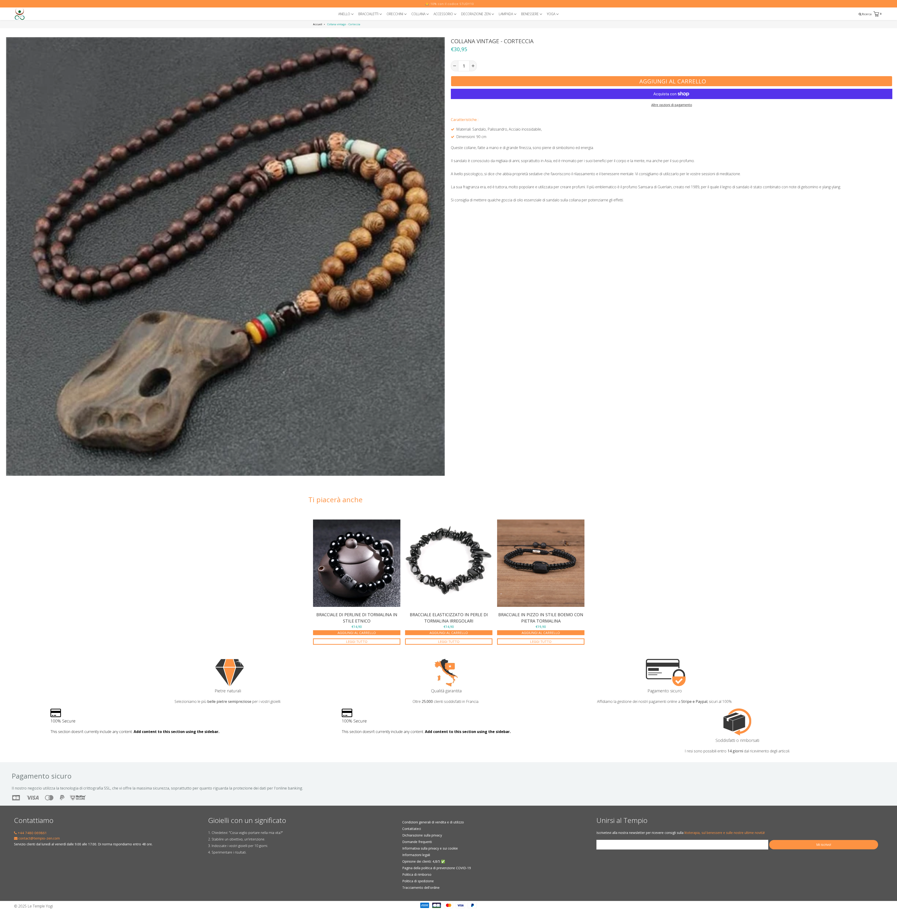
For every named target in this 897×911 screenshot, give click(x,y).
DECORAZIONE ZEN (476, 14)
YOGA (551, 14)
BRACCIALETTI (368, 14)
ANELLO (344, 14)
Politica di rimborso (416, 874)
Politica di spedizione (418, 881)
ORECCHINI (395, 14)
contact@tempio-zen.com (39, 838)
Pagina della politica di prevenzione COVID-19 (436, 868)
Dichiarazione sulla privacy (422, 835)
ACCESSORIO (444, 14)
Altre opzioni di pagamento (671, 105)
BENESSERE (530, 14)
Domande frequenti (417, 842)
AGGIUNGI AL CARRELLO (357, 632)
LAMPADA (506, 14)
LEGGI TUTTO (356, 641)
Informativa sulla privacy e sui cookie (430, 848)
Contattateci (411, 828)
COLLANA (418, 14)
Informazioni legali (416, 855)
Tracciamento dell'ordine (421, 887)
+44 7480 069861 (32, 832)
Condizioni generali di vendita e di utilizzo (433, 822)
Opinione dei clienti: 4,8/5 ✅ (423, 861)
